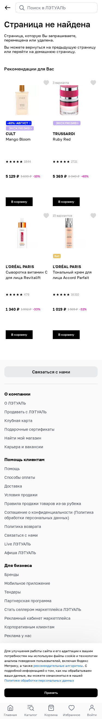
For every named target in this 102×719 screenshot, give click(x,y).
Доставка (13, 486)
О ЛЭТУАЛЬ (15, 403)
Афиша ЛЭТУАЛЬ (20, 552)
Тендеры (12, 592)
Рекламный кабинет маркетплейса (37, 618)
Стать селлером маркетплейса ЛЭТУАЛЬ (42, 609)
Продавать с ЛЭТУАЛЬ (25, 411)
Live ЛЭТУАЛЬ (17, 544)
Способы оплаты (19, 477)
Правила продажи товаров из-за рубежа (42, 503)
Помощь (12, 468)
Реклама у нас (18, 635)
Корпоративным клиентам (29, 627)
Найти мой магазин (22, 438)
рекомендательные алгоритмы (58, 666)
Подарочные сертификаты (29, 429)
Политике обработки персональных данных (39, 680)
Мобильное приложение (27, 583)
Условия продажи (21, 494)
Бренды (11, 574)
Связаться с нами (21, 535)
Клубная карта (18, 420)
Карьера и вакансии (23, 446)
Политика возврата (22, 526)
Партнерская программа (27, 600)
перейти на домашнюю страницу (43, 51)
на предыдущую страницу (71, 47)
